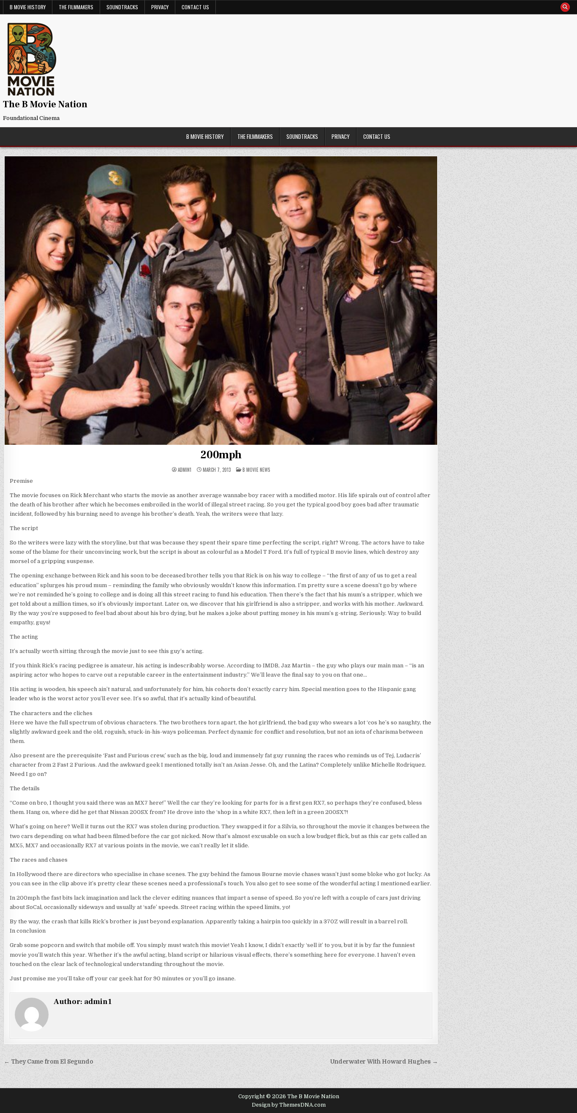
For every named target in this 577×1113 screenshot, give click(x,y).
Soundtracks (122, 7)
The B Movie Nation (45, 104)
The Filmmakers (76, 7)
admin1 (184, 470)
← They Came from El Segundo (48, 1062)
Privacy (160, 7)
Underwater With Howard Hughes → (384, 1062)
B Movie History (28, 7)
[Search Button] (565, 7)
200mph (221, 455)
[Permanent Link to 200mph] (221, 300)
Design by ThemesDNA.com (289, 1105)
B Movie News (256, 469)
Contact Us (195, 7)
